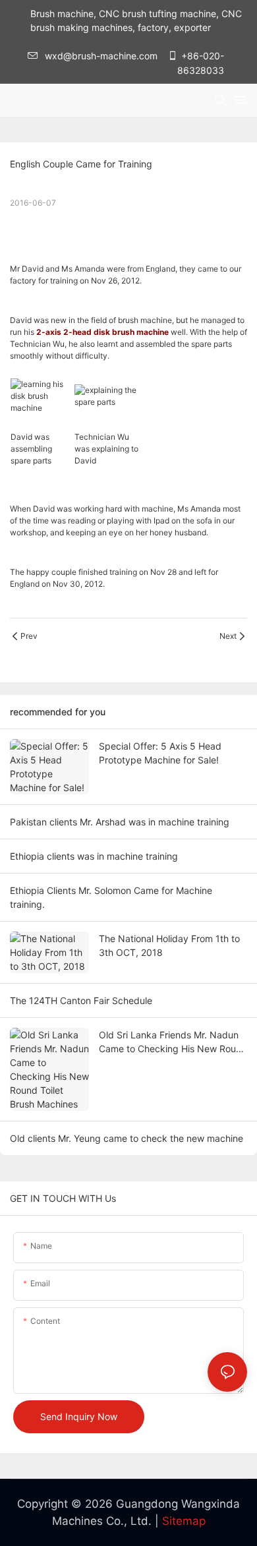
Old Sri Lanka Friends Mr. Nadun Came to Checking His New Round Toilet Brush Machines (173, 1042)
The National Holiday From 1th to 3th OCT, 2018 (169, 945)
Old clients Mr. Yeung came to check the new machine (126, 1138)
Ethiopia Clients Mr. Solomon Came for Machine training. (111, 897)
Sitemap (184, 1521)
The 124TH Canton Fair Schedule (81, 1000)
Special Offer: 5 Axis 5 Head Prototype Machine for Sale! (160, 752)
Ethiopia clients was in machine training (94, 856)
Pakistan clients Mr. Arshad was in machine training (119, 821)
